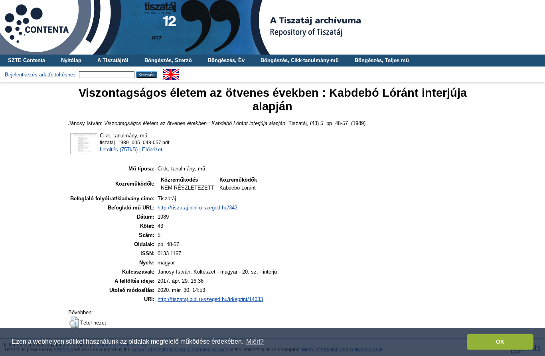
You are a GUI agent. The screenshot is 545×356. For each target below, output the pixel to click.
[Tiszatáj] (272, 27)
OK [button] (500, 341)
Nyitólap (71, 60)
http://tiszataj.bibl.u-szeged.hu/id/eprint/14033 (210, 299)
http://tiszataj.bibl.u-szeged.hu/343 (197, 208)
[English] (171, 72)
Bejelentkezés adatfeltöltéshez (40, 75)
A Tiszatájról (112, 60)
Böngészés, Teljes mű (382, 60)
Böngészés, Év (226, 60)
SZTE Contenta (26, 60)
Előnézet (152, 150)
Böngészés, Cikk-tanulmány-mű (300, 60)
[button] (74, 323)
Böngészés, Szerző (168, 60)
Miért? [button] (255, 341)
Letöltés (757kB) (119, 150)
